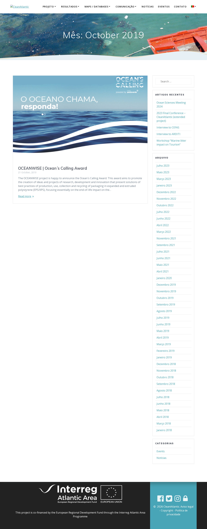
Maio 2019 (163, 331)
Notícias (148, 6)
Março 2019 (164, 344)
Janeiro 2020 (164, 278)
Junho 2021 (163, 258)
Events (161, 451)
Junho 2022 (163, 218)
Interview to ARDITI (168, 134)
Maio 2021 (163, 265)
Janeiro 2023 (164, 185)
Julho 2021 (163, 251)
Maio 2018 (163, 410)
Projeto (48, 6)
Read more (24, 196)
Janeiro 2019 (164, 357)
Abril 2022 (163, 225)
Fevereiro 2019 (165, 351)
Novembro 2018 (166, 370)
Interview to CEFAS (168, 127)
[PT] (194, 6)
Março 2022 (164, 232)
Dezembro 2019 (166, 284)
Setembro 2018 (166, 384)
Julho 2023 (163, 165)
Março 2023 (164, 179)
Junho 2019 (163, 324)
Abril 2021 (163, 271)
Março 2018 (164, 423)
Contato (180, 6)
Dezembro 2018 (166, 364)
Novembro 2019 (166, 291)
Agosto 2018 (164, 390)
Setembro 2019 (166, 304)
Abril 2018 (163, 417)
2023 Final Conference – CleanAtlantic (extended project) (171, 117)
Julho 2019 (163, 317)
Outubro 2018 (165, 377)
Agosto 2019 (164, 311)
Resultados (69, 6)
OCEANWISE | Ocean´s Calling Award (52, 168)
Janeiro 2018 (164, 430)
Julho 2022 (163, 212)
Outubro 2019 (165, 298)
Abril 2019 (163, 337)
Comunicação (125, 6)
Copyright (167, 510)
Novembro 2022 (166, 198)
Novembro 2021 (166, 238)
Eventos (164, 6)
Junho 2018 (163, 403)
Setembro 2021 (166, 245)
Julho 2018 (163, 397)
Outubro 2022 (165, 205)
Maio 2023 (163, 172)
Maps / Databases (96, 6)
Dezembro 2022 (166, 192)
